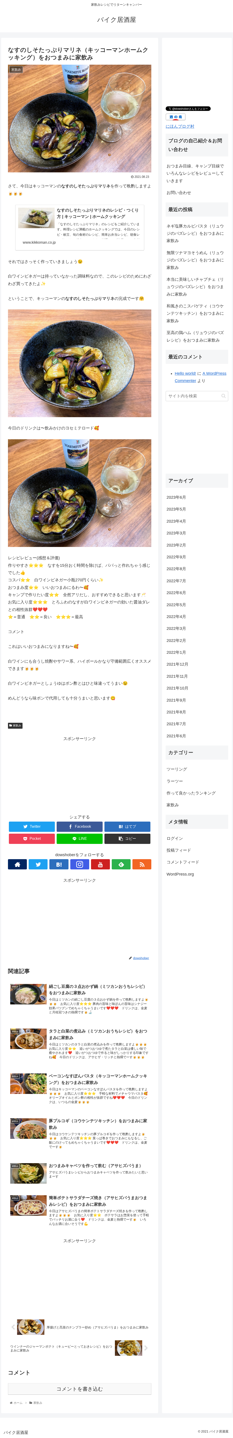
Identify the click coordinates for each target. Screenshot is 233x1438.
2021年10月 (177, 688)
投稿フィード (179, 850)
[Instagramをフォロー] (79, 864)
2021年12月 (177, 664)
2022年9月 (176, 557)
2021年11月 (177, 676)
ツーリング (177, 769)
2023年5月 (176, 509)
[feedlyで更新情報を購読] (121, 864)
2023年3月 (176, 533)
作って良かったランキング (191, 793)
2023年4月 (176, 521)
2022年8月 (176, 569)
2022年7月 (176, 581)
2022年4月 (176, 616)
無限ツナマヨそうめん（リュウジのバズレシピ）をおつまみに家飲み (195, 260)
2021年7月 (176, 724)
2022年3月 (176, 628)
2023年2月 (176, 545)
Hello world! (185, 373)
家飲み (17, 725)
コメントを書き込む (79, 1389)
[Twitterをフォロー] (38, 864)
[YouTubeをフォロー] (100, 864)
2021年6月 (176, 736)
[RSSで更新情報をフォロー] (141, 864)
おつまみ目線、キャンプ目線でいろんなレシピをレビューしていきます (195, 173)
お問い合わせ (179, 192)
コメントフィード (183, 862)
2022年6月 (176, 592)
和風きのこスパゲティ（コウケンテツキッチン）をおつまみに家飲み (195, 313)
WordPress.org (180, 874)
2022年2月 (176, 640)
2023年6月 (176, 497)
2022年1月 (176, 652)
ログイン (175, 838)
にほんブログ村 (180, 126)
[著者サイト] (17, 864)
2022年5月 (176, 605)
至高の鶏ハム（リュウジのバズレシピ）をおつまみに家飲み (195, 336)
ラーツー (175, 781)
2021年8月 (176, 712)
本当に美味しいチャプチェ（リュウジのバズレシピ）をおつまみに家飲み (195, 286)
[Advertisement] (79, 774)
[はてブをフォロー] (58, 864)
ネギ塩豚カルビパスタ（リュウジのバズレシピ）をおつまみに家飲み (195, 233)
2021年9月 (176, 700)
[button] (224, 395)
